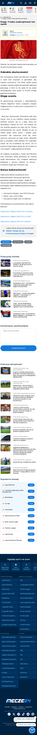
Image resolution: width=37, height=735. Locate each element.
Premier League (25, 589)
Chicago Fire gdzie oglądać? (10, 624)
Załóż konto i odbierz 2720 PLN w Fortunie (16, 211)
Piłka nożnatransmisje (5, 568)
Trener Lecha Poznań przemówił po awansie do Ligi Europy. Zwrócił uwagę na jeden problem (24, 410)
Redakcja (14, 707)
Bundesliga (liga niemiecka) (28, 593)
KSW (21, 668)
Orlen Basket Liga (7, 681)
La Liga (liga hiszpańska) (27, 584)
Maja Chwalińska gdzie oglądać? (10, 641)
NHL (21, 655)
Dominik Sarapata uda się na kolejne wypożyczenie (23, 430)
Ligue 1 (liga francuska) (27, 602)
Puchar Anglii (24, 615)
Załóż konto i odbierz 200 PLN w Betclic (15, 221)
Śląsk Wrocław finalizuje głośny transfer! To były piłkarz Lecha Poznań (24, 471)
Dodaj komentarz (18, 348)
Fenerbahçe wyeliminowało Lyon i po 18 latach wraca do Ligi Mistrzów (23, 274)
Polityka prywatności (19, 708)
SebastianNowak (16, 32)
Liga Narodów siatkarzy (27, 641)
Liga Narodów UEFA (8, 593)
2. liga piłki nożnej (7, 611)
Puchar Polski (6, 602)
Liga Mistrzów (6, 580)
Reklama (21, 707)
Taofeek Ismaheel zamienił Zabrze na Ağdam (23, 439)
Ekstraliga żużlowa (7, 663)
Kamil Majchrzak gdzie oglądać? (10, 650)
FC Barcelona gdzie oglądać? (10, 615)
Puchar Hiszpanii (25, 611)
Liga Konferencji (7, 584)
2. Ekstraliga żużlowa (8, 668)
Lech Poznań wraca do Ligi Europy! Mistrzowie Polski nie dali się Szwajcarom (23, 420)
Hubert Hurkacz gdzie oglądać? (10, 646)
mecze (10, 3)
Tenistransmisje (16, 568)
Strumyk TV (23, 677)
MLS (21, 580)
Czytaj (31, 485)
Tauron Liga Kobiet (8, 677)
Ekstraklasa (5, 598)
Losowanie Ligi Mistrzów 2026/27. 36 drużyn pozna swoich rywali (22, 264)
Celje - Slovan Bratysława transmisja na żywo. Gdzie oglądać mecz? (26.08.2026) (23, 305)
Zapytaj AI (32, 730)
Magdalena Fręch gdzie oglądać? (10, 659)
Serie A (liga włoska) (26, 598)
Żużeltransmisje (26, 568)
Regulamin (29, 707)
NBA (21, 650)
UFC (21, 659)
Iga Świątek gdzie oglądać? (10, 637)
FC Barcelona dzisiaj (8, 620)
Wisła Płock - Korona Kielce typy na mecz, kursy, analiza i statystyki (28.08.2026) (23, 387)
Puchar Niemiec (25, 624)
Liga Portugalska (25, 607)
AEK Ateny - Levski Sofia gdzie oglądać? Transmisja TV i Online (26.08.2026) (24, 295)
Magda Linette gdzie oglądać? (10, 655)
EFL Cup (22, 620)
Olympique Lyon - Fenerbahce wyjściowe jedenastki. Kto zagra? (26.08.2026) (24, 284)
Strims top (23, 672)
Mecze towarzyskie (26, 637)
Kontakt (7, 707)
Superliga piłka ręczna (9, 686)
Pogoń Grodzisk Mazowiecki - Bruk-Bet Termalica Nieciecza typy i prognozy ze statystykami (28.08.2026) (24, 374)
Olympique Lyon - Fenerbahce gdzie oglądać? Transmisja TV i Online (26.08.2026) (24, 315)
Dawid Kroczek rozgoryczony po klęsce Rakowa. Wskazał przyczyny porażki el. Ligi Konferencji (23, 398)
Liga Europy (5, 589)
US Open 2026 (24, 646)
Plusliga (4, 672)
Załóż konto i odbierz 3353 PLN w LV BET (15, 216)
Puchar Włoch (24, 629)
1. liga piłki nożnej (7, 607)
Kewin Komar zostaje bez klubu (24, 462)
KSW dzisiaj (24, 663)
